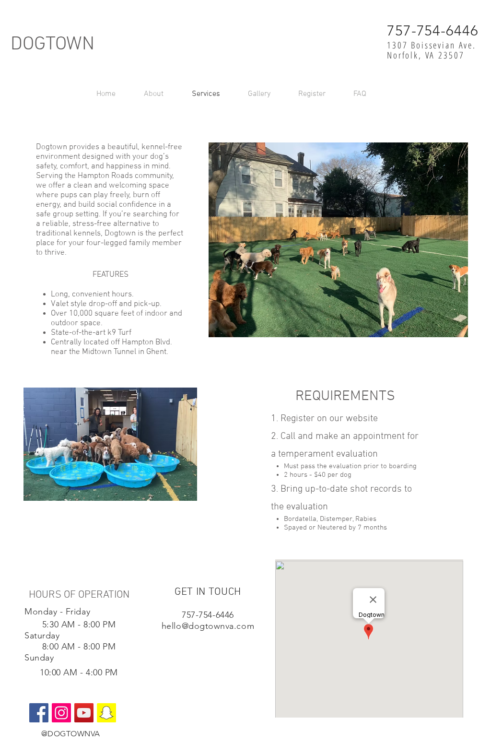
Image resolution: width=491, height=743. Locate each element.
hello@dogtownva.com (208, 626)
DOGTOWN (52, 44)
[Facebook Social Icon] (38, 712)
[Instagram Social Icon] (61, 712)
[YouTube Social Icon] (84, 712)
